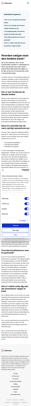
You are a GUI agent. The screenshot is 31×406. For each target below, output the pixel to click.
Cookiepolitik (24, 402)
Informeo (6, 3)
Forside (15, 373)
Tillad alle (15, 225)
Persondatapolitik (15, 402)
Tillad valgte (15, 230)
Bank (15, 392)
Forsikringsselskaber (15, 381)
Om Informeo (15, 376)
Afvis (15, 234)
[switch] (26, 203)
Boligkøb (15, 389)
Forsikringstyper (15, 386)
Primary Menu (28, 3)
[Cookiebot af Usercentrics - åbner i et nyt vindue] (22, 170)
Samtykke (15, 404)
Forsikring (15, 379)
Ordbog (15, 384)
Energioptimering (15, 394)
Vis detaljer (22, 220)
